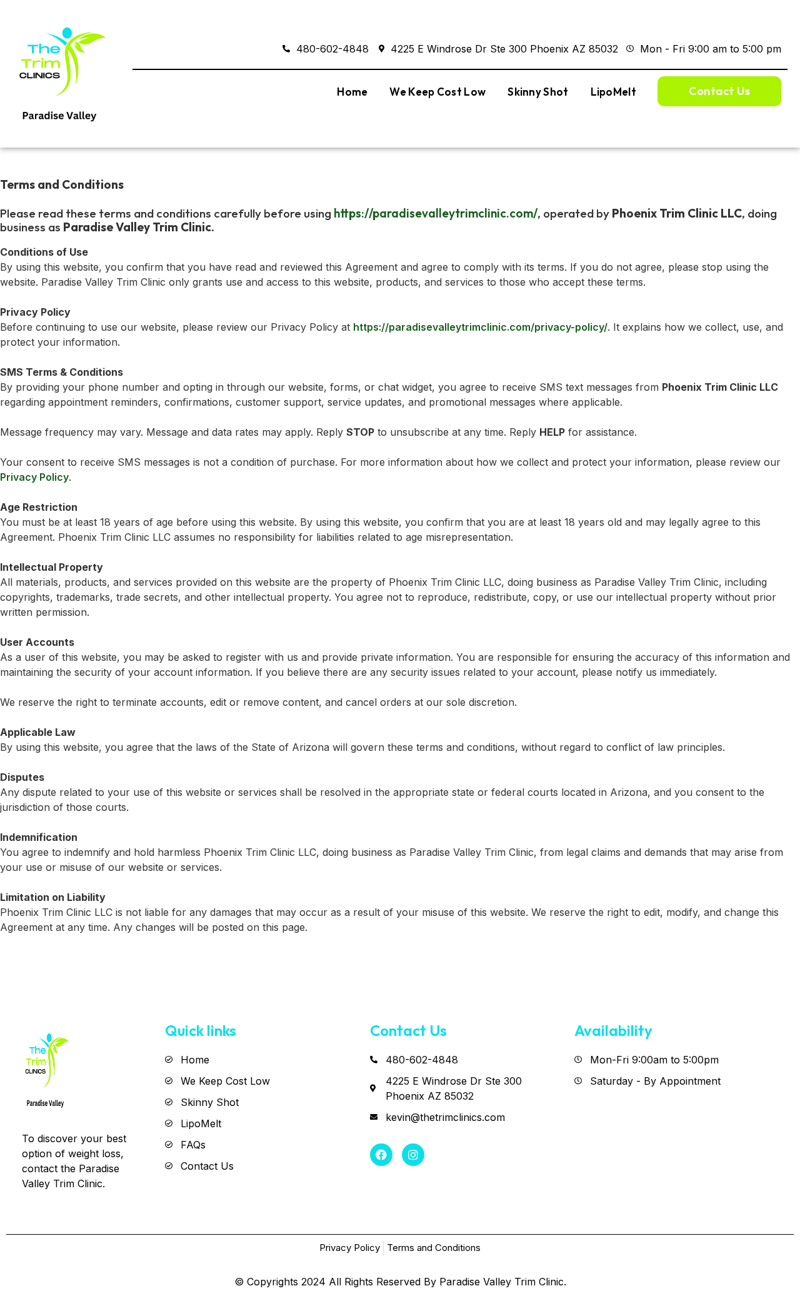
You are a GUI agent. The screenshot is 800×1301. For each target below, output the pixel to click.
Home (352, 91)
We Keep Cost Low (437, 91)
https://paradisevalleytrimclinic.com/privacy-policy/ (480, 327)
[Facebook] (381, 1154)
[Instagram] (413, 1154)
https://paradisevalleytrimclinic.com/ (436, 213)
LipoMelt (613, 91)
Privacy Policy (34, 477)
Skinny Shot (538, 91)
